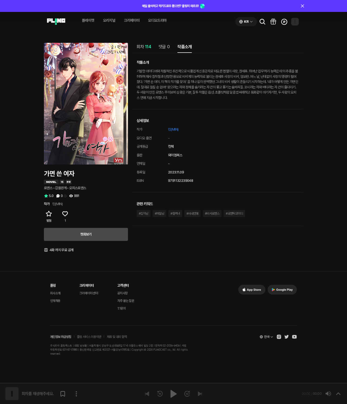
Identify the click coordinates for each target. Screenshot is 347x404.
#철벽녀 (175, 213)
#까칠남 (159, 213)
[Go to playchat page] (56, 21)
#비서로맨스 (212, 213)
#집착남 (143, 213)
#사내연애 (192, 213)
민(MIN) (173, 129)
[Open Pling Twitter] (286, 336)
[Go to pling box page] (273, 21)
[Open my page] (295, 21)
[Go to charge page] (284, 21)
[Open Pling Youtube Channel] (294, 336)
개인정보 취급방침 (60, 337)
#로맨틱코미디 (234, 213)
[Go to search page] (262, 21)
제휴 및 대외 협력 (117, 337)
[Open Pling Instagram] (279, 336)
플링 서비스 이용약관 (89, 337)
